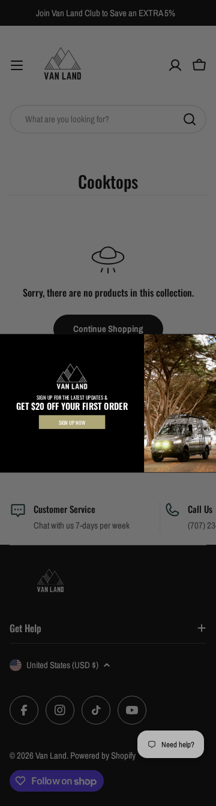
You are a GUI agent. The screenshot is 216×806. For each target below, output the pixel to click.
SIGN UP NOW (72, 422)
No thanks (72, 438)
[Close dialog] (211, 339)
